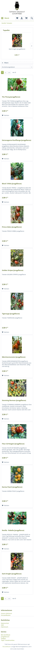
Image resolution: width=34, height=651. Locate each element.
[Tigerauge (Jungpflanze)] (17, 301)
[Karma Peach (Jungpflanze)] (17, 474)
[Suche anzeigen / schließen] (32, 18)
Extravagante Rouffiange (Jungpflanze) (16, 140)
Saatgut (3, 638)
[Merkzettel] (17, 18)
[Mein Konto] (22, 18)
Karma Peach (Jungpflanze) (12, 487)
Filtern (6, 63)
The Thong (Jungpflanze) (11, 97)
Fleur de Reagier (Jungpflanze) (13, 444)
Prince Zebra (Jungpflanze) (12, 227)
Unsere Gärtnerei (6, 613)
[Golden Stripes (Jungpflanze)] (17, 258)
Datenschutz (5, 623)
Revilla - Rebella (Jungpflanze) (13, 530)
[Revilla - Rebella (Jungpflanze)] (17, 518)
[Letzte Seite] (9, 72)
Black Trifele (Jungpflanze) (12, 184)
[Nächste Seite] (5, 72)
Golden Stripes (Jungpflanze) (12, 270)
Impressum (4, 627)
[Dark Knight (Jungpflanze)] (17, 40)
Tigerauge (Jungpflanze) (11, 314)
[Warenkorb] (26, 18)
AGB (2, 625)
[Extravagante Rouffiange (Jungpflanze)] (17, 127)
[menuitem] (5, 18)
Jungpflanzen (5, 637)
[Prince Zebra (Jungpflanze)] (17, 214)
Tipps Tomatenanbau (7, 640)
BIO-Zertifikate (5, 635)
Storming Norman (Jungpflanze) (14, 400)
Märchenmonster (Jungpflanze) (13, 357)
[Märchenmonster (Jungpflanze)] (17, 344)
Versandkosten (5, 615)
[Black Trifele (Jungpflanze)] (17, 171)
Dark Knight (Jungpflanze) (17, 49)
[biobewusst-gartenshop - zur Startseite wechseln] (17, 8)
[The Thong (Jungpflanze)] (17, 84)
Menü (7, 18)
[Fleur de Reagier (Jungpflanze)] (17, 431)
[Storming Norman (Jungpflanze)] (17, 388)
